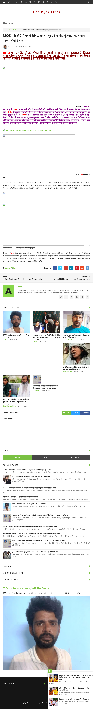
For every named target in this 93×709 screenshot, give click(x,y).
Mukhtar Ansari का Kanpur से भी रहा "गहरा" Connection (31, 476)
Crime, (30, 46)
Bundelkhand (67, 372)
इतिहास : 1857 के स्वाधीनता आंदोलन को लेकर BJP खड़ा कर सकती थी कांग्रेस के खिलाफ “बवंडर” (30, 526)
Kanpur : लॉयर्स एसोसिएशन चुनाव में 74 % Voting (74, 699)
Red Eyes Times (46, 11)
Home (6, 30)
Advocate (36, 390)
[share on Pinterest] (77, 268)
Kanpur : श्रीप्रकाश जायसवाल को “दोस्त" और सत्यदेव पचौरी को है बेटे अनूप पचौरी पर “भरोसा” (29, 488)
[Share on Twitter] (60, 268)
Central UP (12, 30)
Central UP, (24, 46)
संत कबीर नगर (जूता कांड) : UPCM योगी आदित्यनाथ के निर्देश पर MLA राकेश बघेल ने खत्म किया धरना (31, 533)
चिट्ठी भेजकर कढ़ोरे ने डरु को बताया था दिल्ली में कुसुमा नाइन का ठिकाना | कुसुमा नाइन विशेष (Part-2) (16, 401)
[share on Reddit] (87, 268)
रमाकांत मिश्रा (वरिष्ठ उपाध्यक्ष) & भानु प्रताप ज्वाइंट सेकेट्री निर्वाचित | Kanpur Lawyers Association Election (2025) (76, 677)
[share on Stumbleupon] (82, 268)
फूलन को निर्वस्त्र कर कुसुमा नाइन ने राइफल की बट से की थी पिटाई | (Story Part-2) (36, 552)
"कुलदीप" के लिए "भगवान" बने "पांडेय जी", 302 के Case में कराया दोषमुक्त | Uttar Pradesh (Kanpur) (46, 337)
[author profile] (5, 48)
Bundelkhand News (10, 406)
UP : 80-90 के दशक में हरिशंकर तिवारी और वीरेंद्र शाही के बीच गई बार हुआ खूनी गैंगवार (27, 470)
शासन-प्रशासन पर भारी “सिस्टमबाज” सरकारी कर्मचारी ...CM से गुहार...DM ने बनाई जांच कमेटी (38, 540)
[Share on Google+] (66, 268)
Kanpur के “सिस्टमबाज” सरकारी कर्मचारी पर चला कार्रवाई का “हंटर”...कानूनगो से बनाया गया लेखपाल (40, 515)
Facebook (85, 413)
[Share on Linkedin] (71, 268)
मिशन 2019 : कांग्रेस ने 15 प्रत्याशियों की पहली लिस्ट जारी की (20, 497)
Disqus (75, 413)
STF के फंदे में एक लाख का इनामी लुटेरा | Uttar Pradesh (29, 504)
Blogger (66, 413)
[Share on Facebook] (55, 268)
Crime (19, 30)
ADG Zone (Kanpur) (70, 339)
